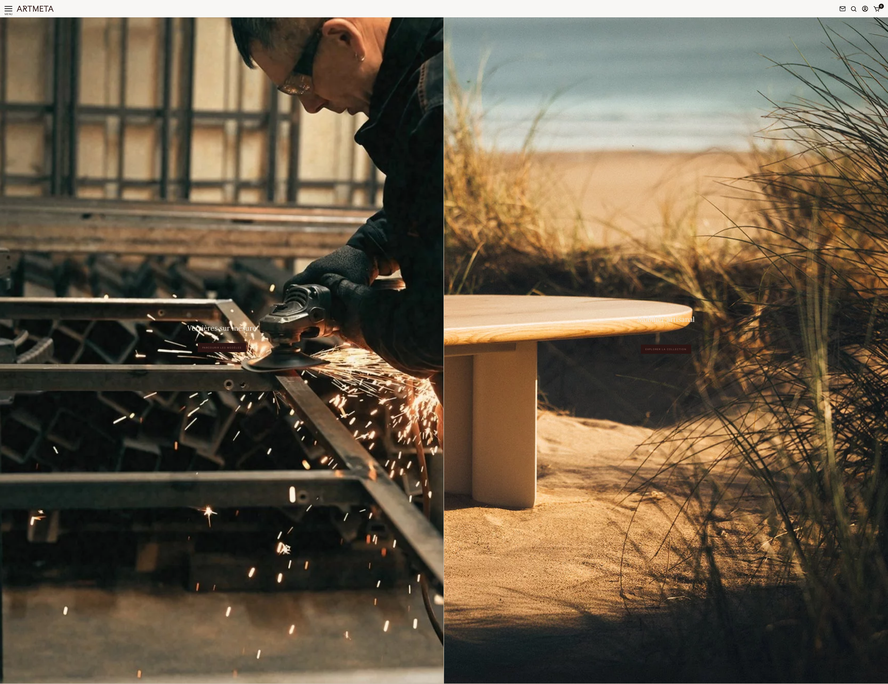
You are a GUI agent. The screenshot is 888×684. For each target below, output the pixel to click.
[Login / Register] (865, 9)
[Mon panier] (877, 8)
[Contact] (843, 9)
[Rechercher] (854, 9)
